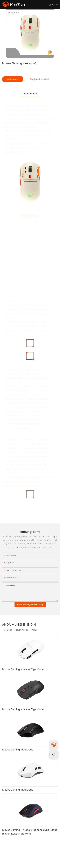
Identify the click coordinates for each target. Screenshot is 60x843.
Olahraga (7, 630)
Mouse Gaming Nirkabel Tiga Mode (23, 669)
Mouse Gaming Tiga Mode (17, 749)
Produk (34, 630)
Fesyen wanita (21, 630)
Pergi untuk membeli (39, 79)
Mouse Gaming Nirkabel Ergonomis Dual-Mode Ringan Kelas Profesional (29, 831)
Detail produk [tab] (30, 93)
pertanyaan (12, 79)
